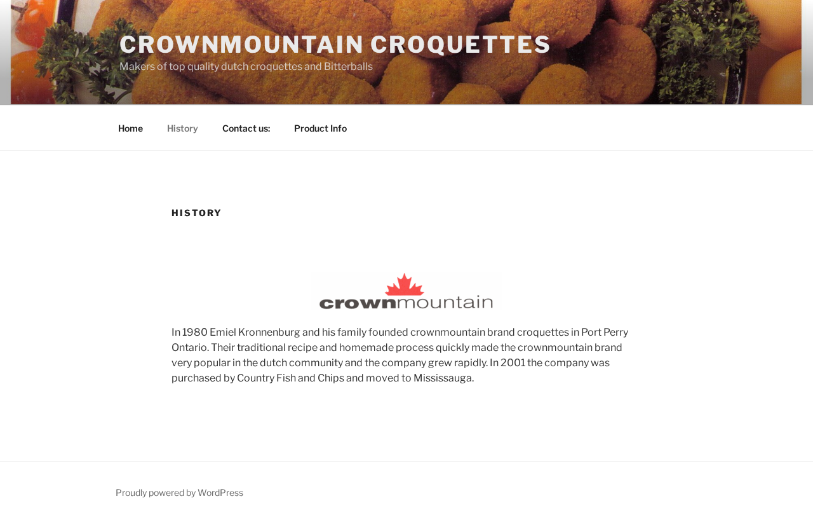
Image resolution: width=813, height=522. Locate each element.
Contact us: (246, 128)
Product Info (320, 128)
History (182, 128)
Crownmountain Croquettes (335, 44)
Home (130, 128)
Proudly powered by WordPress (179, 492)
